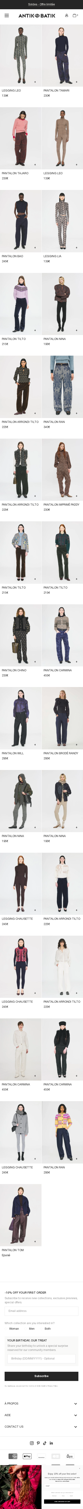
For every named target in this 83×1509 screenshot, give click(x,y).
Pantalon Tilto (14, 339)
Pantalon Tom (13, 1250)
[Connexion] (66, 15)
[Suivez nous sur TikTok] (44, 1443)
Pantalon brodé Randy (61, 753)
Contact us (14, 1427)
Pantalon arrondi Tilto (20, 422)
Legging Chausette (17, 919)
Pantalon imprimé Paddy (61, 505)
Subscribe (41, 1376)
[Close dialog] (79, 1468)
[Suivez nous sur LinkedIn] (51, 1443)
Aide (8, 1415)
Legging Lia (52, 256)
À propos (11, 1403)
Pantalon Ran (54, 422)
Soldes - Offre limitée (41, 4)
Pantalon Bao (12, 256)
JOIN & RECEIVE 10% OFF (62, 1501)
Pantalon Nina (55, 339)
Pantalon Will (13, 753)
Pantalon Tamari (56, 90)
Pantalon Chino (14, 670)
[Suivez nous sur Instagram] (32, 1443)
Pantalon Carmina (58, 670)
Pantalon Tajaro (15, 173)
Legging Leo (11, 90)
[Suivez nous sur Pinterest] (38, 1443)
